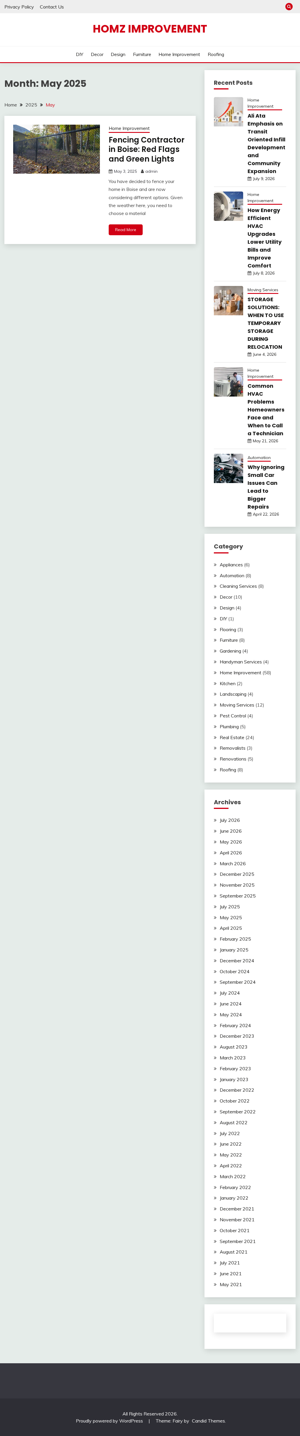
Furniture (142, 54)
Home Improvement (179, 54)
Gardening (230, 651)
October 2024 (235, 971)
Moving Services (263, 289)
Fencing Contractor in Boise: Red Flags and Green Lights (147, 149)
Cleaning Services (238, 586)
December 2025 (237, 874)
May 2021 (231, 1284)
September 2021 (238, 1241)
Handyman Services (241, 662)
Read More (125, 229)
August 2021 (234, 1252)
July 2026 (230, 820)
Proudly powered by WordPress (110, 1421)
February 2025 (235, 939)
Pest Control (233, 716)
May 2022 (231, 1155)
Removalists (233, 748)
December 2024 (237, 960)
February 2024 (235, 1025)
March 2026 (233, 863)
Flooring (228, 629)
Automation (259, 457)
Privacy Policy (19, 7)
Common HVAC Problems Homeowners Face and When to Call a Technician (266, 409)
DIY (79, 54)
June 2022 (231, 1144)
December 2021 (237, 1209)
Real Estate (232, 737)
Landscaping (233, 694)
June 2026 (231, 831)
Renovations (233, 759)
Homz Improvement (150, 28)
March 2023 (233, 1058)
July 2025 (230, 907)
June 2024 (231, 1004)
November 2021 (237, 1219)
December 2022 (237, 1090)
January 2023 (234, 1079)
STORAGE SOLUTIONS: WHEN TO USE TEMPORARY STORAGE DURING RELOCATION (266, 323)
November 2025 (237, 885)
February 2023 (235, 1068)
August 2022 (234, 1122)
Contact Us (52, 7)
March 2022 (233, 1176)
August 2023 (234, 1047)
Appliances (231, 565)
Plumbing (229, 726)
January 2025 (234, 950)
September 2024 (238, 982)
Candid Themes (208, 1421)
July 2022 (230, 1133)
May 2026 (231, 842)
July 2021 (230, 1263)
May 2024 (231, 1014)
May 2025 (231, 917)
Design (118, 54)
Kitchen (228, 683)
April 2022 (231, 1166)
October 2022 (235, 1101)
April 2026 (231, 853)
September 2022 (238, 1112)
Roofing (216, 54)
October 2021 (235, 1230)
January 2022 (234, 1198)
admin (151, 171)
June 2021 (231, 1273)
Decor (97, 54)
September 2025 (238, 896)
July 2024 (230, 993)
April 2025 (231, 928)
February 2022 (235, 1187)
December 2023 (237, 1036)
